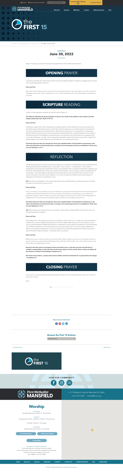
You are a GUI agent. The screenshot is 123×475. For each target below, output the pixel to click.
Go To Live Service (25, 433)
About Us (57, 10)
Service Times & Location (37, 2)
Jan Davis (62, 58)
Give (109, 10)
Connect (86, 10)
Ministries (76, 10)
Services (66, 10)
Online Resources (98, 10)
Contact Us (68, 462)
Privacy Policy (74, 467)
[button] (92, 430)
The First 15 (34, 43)
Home (14, 43)
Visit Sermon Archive (47, 433)
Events (24, 2)
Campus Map (37, 440)
